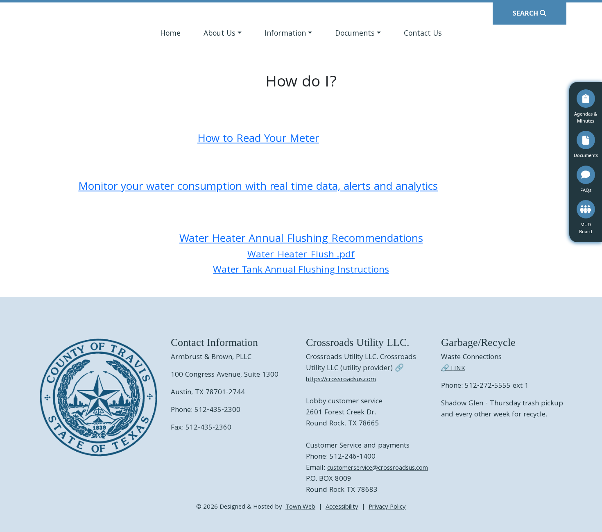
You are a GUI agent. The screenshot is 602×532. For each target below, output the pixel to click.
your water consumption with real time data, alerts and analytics (279, 187)
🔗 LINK (453, 369)
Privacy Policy (387, 507)
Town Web (300, 507)
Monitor (99, 187)
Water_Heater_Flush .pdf (301, 256)
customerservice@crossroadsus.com (377, 468)
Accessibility (342, 507)
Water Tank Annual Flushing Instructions (301, 271)
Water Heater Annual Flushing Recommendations (301, 239)
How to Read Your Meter (258, 139)
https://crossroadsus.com (341, 380)
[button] (222, 34)
